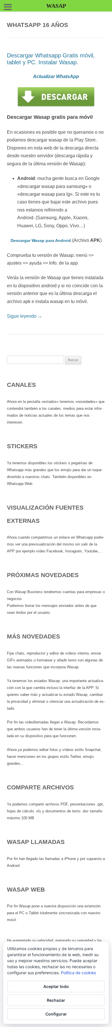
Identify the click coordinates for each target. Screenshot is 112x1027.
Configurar (56, 1014)
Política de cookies (78, 972)
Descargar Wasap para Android (41, 240)
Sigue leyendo (24, 316)
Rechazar (56, 1000)
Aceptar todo (56, 986)
